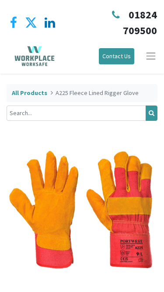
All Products (29, 93)
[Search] (151, 113)
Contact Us (116, 56)
